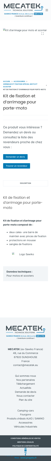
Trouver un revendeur (16, 166)
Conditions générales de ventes (26, 438)
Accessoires (25, 422)
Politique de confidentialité (26, 446)
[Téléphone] (25, 453)
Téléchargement (25, 383)
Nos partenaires (25, 379)
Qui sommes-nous (25, 375)
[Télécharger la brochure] (25, 451)
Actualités (25, 387)
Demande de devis (25, 391)
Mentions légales (25, 442)
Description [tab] (25, 183)
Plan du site (25, 399)
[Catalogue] (25, 449)
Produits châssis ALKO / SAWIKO (25, 418)
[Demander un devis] (25, 455)
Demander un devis (15, 157)
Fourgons (25, 414)
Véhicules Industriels (25, 426)
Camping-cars (25, 410)
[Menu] (47, 10)
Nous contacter (26, 395)
